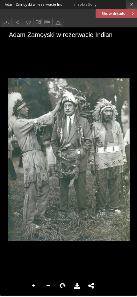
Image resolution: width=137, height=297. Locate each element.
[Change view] (37, 22)
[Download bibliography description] (47, 22)
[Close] (131, 4)
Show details (113, 13)
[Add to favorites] (28, 22)
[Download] (6, 22)
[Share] (17, 22)
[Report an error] (58, 22)
